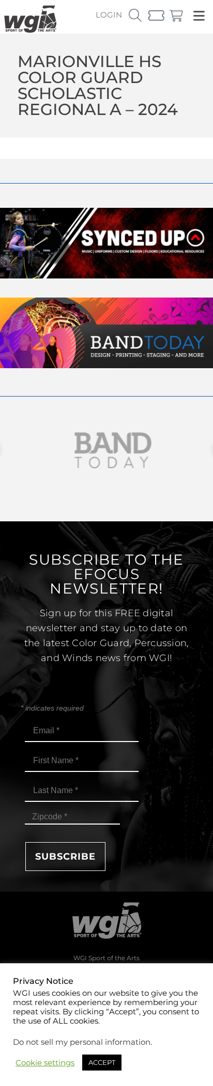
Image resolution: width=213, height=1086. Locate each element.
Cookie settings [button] (45, 1062)
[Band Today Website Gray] (106, 450)
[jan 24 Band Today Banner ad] (106, 365)
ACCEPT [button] (101, 1062)
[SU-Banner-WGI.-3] (106, 276)
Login (109, 15)
